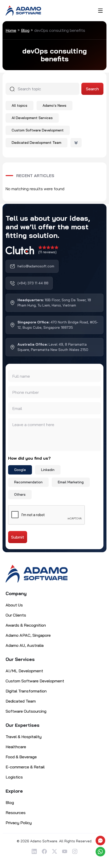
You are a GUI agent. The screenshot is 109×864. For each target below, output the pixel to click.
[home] (37, 573)
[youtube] (64, 851)
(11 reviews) (47, 252)
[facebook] (44, 851)
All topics (19, 105)
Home (11, 30)
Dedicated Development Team (36, 142)
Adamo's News (54, 105)
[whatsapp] (101, 851)
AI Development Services (32, 118)
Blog (25, 30)
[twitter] (54, 851)
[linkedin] (34, 851)
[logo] (23, 10)
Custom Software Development (38, 130)
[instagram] (74, 851)
